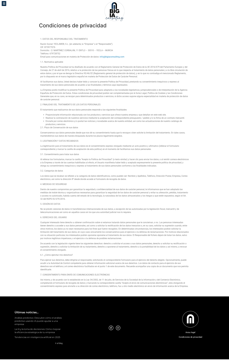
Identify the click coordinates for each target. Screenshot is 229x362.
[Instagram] (118, 328)
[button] (4, 3)
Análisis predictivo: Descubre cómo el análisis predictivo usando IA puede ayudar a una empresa (38, 321)
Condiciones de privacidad (190, 337)
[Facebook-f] (111, 328)
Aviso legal (190, 332)
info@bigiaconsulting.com (112, 56)
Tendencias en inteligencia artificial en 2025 (37, 337)
